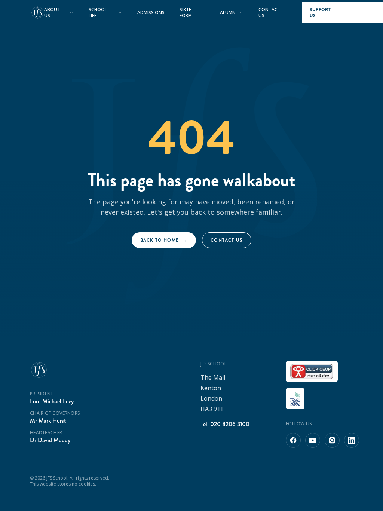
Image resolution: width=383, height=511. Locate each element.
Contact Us (269, 13)
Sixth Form (186, 13)
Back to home (164, 240)
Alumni (228, 13)
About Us (52, 13)
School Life (98, 13)
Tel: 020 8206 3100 (224, 424)
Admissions (151, 13)
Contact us (227, 240)
